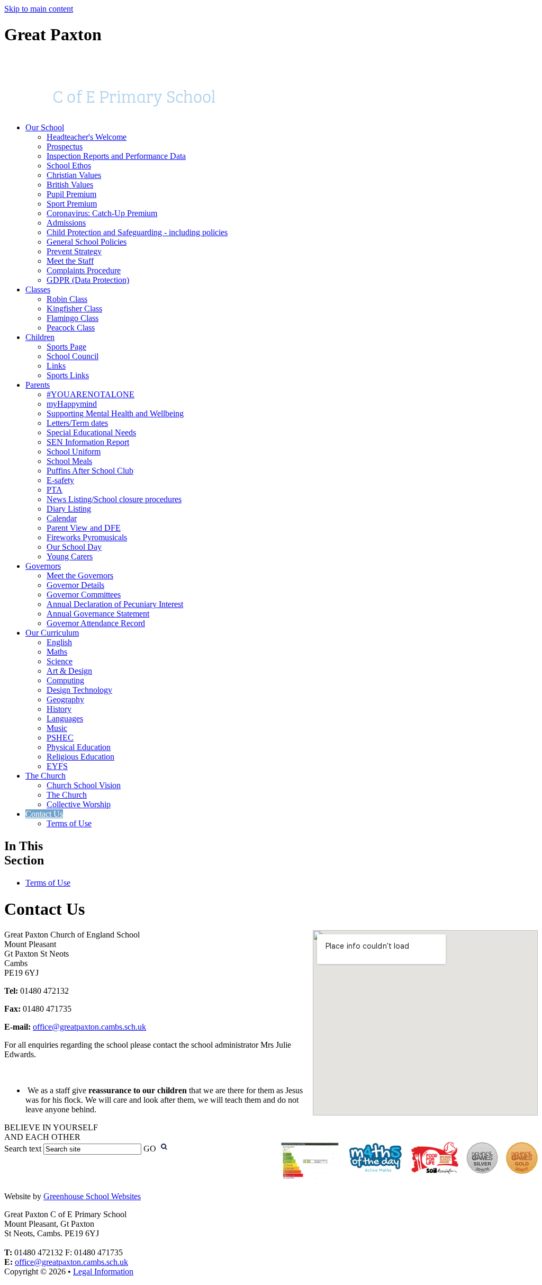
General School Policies (87, 241)
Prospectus (65, 146)
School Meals (69, 461)
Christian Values (74, 175)
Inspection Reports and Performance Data (116, 155)
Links (56, 365)
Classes (37, 289)
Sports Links (68, 375)
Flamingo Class (72, 318)
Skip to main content (38, 8)
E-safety (60, 480)
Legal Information (103, 1271)
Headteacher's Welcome (87, 136)
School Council (72, 356)
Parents (37, 384)
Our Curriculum (52, 632)
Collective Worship (79, 804)
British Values (70, 184)
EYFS (57, 766)
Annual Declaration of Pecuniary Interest (115, 604)
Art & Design (69, 670)
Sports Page (66, 346)
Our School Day (74, 546)
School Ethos (69, 165)
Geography (65, 699)
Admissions (66, 222)
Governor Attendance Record (96, 623)
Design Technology (79, 689)
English (59, 642)
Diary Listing (69, 508)
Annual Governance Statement (98, 613)
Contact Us (44, 813)
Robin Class (67, 299)
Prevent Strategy (74, 251)
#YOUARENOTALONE (90, 394)
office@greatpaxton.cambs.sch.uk (89, 1026)
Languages (65, 718)
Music (57, 728)
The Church (45, 775)
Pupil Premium (71, 194)
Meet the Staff (70, 260)
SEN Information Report (88, 442)
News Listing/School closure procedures (114, 499)
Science (60, 661)
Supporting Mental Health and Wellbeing (115, 413)
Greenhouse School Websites (92, 1196)
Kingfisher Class (74, 308)
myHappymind (72, 403)
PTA (54, 489)
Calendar (62, 518)
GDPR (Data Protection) (88, 279)
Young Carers (70, 556)
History (59, 708)
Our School (44, 127)
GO (149, 1148)
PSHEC (60, 737)
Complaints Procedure (84, 270)
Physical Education (79, 747)
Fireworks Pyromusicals (87, 537)
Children (40, 337)
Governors (43, 565)
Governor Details (75, 585)
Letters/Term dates (77, 422)
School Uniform (74, 451)
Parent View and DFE (84, 527)
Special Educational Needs (91, 432)
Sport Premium (72, 203)
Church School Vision (84, 785)
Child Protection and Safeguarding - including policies (137, 232)
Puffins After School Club (90, 470)
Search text (22, 1148)
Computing (65, 680)
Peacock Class (71, 327)
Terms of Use (69, 823)
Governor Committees (84, 594)
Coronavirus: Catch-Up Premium (102, 213)
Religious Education (80, 756)
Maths (57, 651)
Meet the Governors (80, 575)
